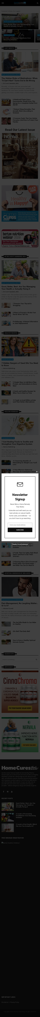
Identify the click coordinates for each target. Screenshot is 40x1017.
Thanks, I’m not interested (20, 544)
